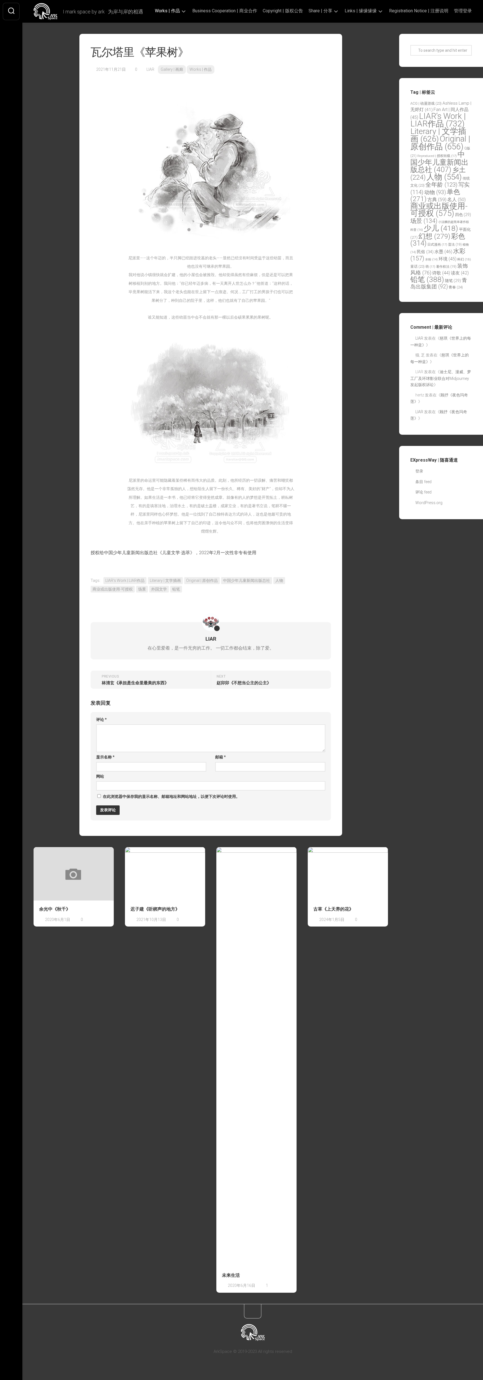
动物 (435, 192)
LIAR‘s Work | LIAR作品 (125, 580)
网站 (100, 776)
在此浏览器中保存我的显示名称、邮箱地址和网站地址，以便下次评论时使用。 (171, 796)
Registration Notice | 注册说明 (418, 10)
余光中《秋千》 (54, 909)
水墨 (443, 251)
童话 (417, 266)
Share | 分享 (320, 10)
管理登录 (463, 10)
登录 (419, 471)
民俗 (425, 251)
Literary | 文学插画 (165, 580)
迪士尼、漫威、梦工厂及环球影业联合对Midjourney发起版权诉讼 (440, 378)
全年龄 (441, 184)
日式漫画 (437, 244)
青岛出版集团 (438, 283)
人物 (279, 580)
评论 (101, 719)
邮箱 (220, 757)
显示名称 (105, 757)
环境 (447, 259)
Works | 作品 (167, 10)
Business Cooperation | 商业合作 (224, 10)
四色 (463, 214)
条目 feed (423, 481)
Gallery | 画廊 (172, 69)
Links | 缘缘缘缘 (361, 10)
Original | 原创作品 (202, 580)
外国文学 (159, 589)
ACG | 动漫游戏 (426, 103)
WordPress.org (428, 502)
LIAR (150, 69)
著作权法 (446, 267)
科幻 (464, 259)
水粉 (431, 259)
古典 (436, 199)
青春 (456, 287)
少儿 (441, 228)
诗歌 (441, 273)
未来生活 (231, 1275)
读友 (460, 273)
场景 (142, 589)
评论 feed (423, 492)
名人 (456, 199)
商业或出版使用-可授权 (113, 589)
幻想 (434, 236)
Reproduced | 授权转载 (437, 156)
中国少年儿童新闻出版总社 (246, 580)
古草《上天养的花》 (333, 909)
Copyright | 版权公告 (283, 10)
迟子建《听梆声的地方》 (155, 909)
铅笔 (176, 589)
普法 (455, 244)
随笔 (453, 280)
